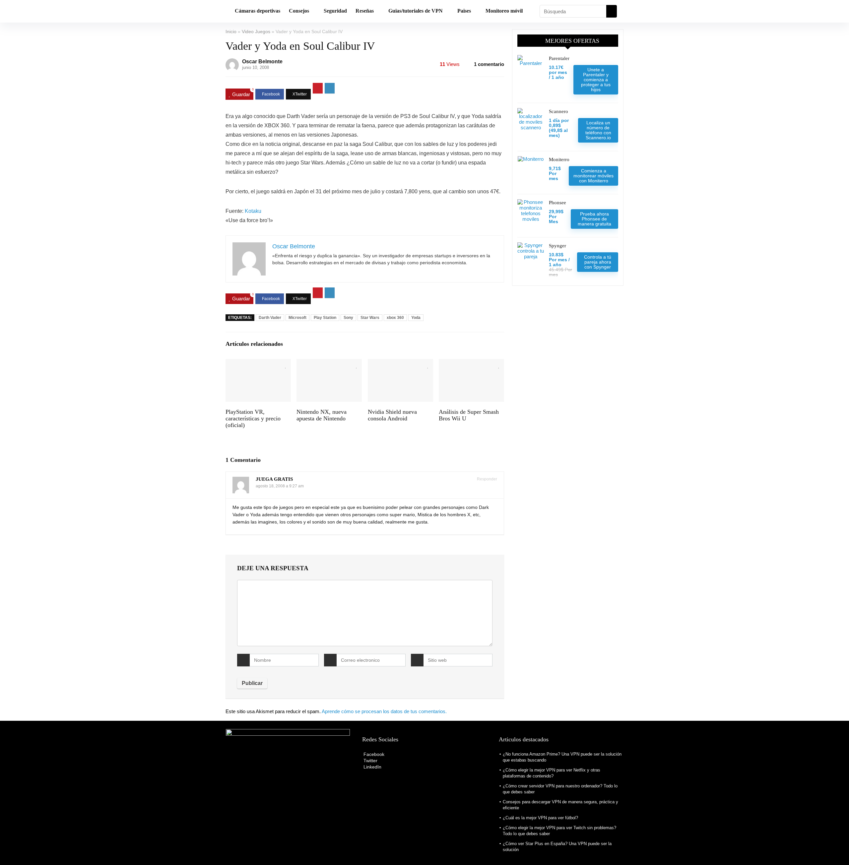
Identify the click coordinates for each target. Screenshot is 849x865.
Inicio (231, 31)
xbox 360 (395, 317)
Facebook (373, 754)
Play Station (325, 317)
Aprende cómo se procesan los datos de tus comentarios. (384, 711)
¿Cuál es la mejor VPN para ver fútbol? (540, 817)
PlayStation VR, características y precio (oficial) (253, 418)
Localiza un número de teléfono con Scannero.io (598, 130)
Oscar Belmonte (262, 61)
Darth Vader (270, 317)
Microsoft (297, 317)
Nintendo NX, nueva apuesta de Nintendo (321, 415)
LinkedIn (371, 767)
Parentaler (559, 58)
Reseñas (365, 11)
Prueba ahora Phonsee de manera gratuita (594, 218)
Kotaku (253, 211)
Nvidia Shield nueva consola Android (392, 415)
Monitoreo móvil (504, 11)
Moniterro (559, 159)
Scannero (558, 111)
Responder (486, 479)
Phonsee (557, 202)
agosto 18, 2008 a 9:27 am (280, 486)
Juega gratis (274, 479)
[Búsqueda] (611, 11)
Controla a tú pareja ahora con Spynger (597, 262)
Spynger (557, 245)
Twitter (369, 760)
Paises (464, 11)
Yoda (416, 317)
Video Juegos (256, 31)
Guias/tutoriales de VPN (415, 11)
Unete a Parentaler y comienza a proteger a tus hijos (596, 79)
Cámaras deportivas (257, 11)
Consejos (299, 11)
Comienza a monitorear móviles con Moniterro (593, 175)
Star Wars (369, 317)
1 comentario (489, 64)
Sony (348, 317)
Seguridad (335, 11)
